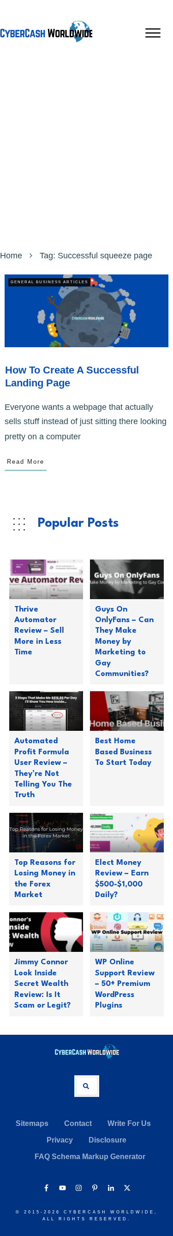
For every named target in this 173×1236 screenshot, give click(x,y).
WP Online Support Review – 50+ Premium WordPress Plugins (125, 983)
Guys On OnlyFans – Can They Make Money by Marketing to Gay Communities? (124, 642)
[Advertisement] (86, 156)
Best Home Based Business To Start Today (123, 752)
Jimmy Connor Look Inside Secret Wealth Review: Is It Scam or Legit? (42, 983)
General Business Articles (49, 282)
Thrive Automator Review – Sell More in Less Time (39, 631)
